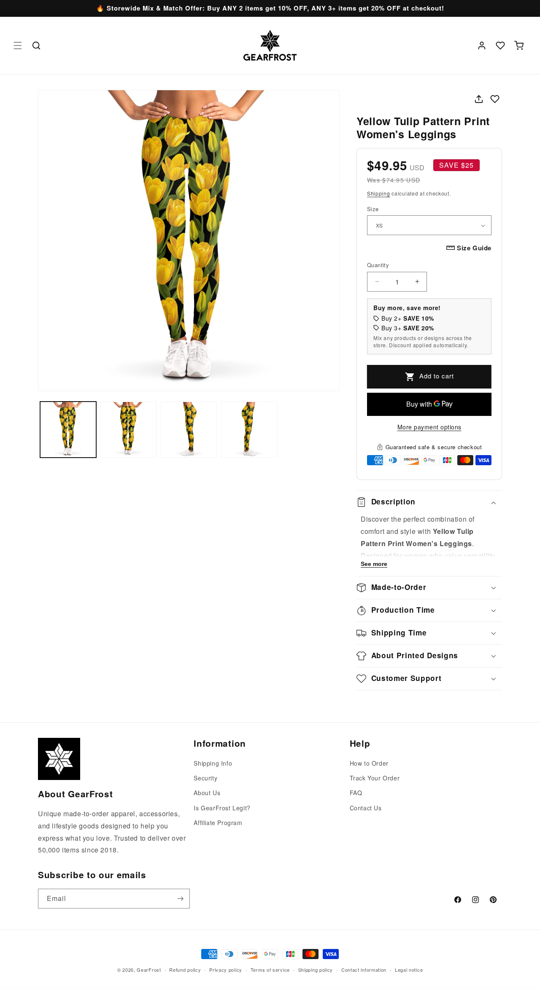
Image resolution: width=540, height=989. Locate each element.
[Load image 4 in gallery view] (249, 430)
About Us (207, 793)
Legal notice (409, 969)
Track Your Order (375, 778)
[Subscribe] (180, 899)
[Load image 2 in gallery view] (128, 430)
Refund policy (185, 969)
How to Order (369, 763)
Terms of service (270, 969)
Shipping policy (315, 969)
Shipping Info (213, 763)
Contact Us (366, 808)
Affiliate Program (218, 822)
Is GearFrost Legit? (222, 808)
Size (373, 209)
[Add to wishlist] (495, 99)
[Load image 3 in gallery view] (189, 430)
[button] (17, 45)
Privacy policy (225, 969)
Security (205, 778)
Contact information (363, 969)
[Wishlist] (500, 45)
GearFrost (149, 969)
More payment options (429, 427)
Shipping (378, 193)
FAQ (356, 793)
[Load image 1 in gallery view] (68, 430)
